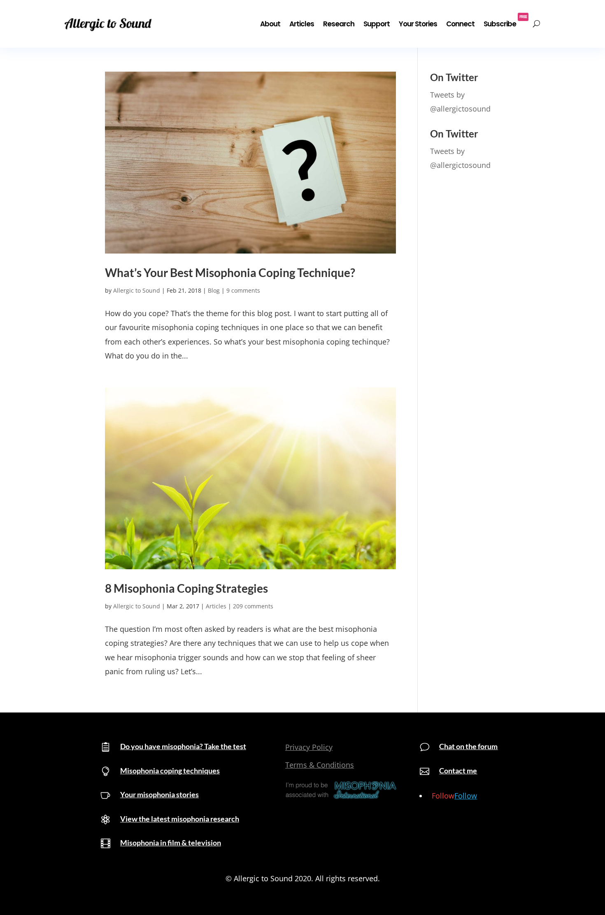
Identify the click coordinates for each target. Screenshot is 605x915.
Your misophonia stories (159, 794)
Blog (214, 290)
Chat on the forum (468, 746)
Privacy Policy (309, 747)
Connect (460, 24)
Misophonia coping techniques (170, 770)
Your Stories (418, 24)
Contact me (458, 770)
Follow (465, 796)
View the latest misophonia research (179, 818)
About (270, 24)
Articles (301, 24)
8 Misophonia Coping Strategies (186, 588)
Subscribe (505, 21)
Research (338, 24)
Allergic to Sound (136, 290)
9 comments (243, 290)
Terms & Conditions (319, 765)
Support (376, 24)
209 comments (253, 606)
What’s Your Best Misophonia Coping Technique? (230, 272)
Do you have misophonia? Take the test (183, 746)
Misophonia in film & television (170, 842)
